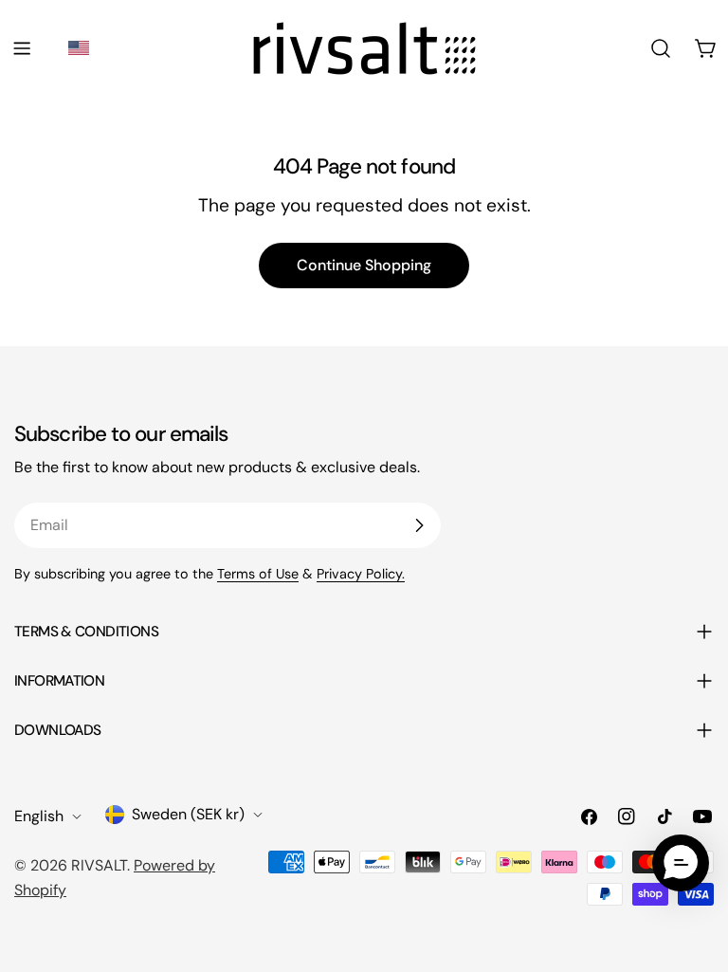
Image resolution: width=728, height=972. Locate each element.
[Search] (661, 48)
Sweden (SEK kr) (188, 814)
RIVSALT (99, 865)
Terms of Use (258, 573)
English (39, 816)
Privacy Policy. (361, 573)
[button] (81, 47)
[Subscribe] (419, 525)
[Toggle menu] (22, 48)
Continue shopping (364, 265)
